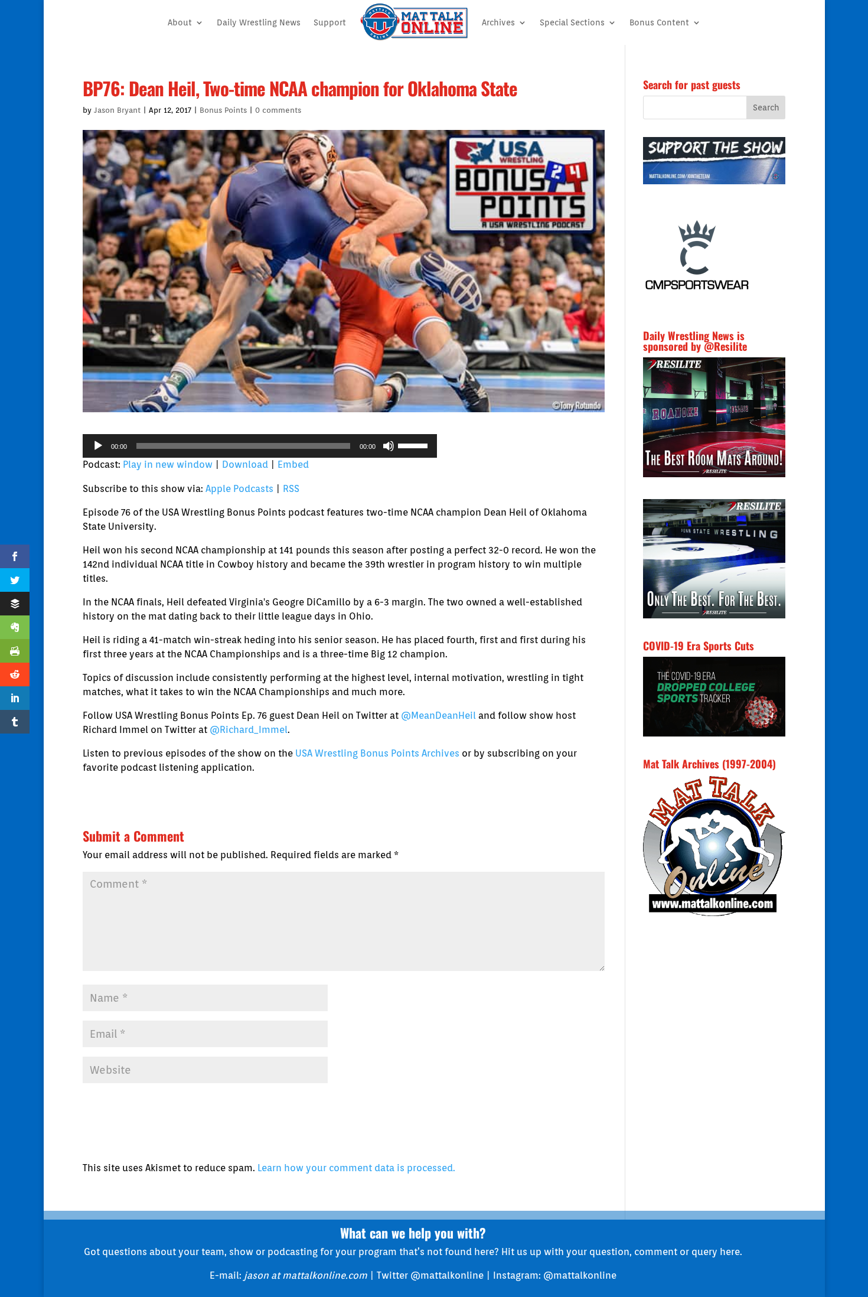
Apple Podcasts (239, 488)
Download (245, 464)
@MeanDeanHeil (438, 715)
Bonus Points (223, 110)
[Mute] (388, 446)
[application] (260, 446)
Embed (293, 464)
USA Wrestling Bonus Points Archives (377, 753)
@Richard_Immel (249, 729)
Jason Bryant (117, 110)
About (180, 22)
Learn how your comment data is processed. (356, 1168)
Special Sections (572, 22)
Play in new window (168, 464)
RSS (291, 488)
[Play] (98, 446)
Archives (498, 22)
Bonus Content (659, 22)
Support (330, 22)
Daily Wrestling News (259, 22)
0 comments (278, 110)
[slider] (414, 444)
